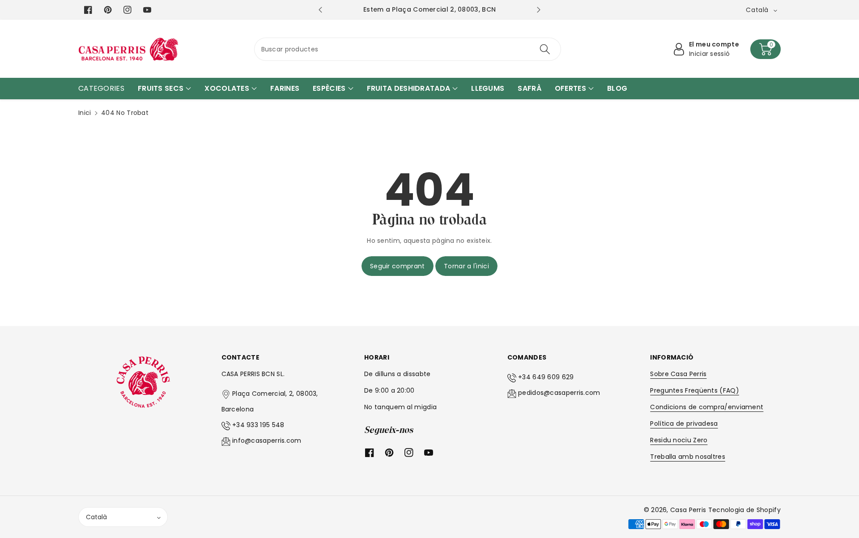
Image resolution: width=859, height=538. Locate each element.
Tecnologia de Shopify (744, 509)
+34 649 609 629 (546, 377)
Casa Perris (688, 509)
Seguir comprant (397, 266)
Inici (84, 112)
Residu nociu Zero (678, 440)
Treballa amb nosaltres (687, 456)
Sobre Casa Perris (678, 373)
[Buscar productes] (545, 49)
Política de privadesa (684, 423)
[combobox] (408, 49)
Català (96, 517)
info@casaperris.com (267, 440)
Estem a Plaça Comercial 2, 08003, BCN (443, 9)
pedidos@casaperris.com (559, 392)
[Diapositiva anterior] (320, 10)
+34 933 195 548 (258, 424)
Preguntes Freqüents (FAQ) (694, 390)
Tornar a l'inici (466, 266)
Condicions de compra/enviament (706, 406)
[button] (765, 49)
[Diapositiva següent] (539, 10)
